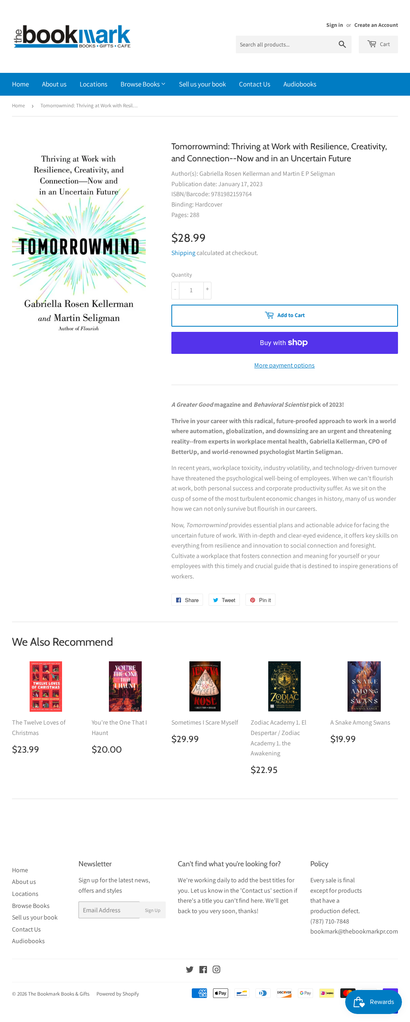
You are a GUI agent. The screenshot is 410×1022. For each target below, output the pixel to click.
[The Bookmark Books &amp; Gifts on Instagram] (217, 970)
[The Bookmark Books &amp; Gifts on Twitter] (190, 970)
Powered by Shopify (117, 993)
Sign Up (153, 910)
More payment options (284, 365)
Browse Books (141, 84)
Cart (384, 44)
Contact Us (254, 84)
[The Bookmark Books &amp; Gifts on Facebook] (203, 970)
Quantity (181, 274)
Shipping (183, 253)
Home (20, 84)
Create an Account (376, 24)
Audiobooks (299, 84)
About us (54, 84)
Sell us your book (202, 84)
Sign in (334, 24)
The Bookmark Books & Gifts (58, 993)
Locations (93, 84)
